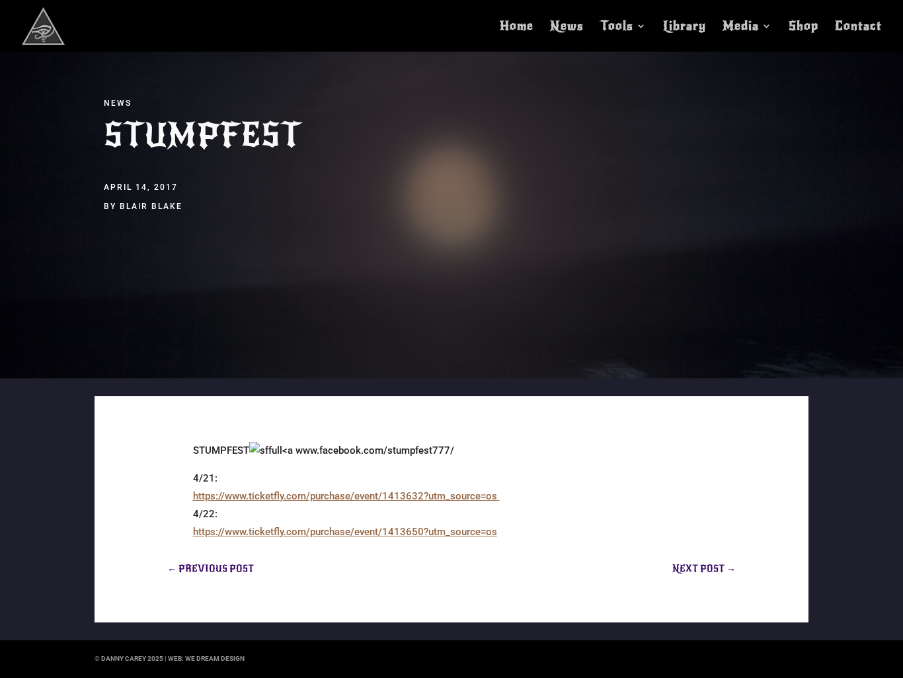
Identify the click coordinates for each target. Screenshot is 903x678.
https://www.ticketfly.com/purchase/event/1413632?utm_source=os (346, 496)
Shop (803, 27)
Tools (616, 27)
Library (684, 27)
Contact (858, 27)
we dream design (215, 658)
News (567, 27)
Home (516, 27)
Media (741, 27)
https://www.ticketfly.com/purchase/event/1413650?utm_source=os (345, 532)
